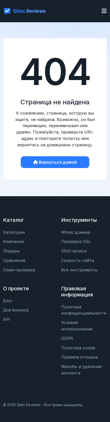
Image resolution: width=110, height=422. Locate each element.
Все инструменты (79, 269)
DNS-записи (73, 250)
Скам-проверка (19, 269)
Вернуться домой (58, 162)
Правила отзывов (79, 357)
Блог (8, 300)
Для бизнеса (15, 310)
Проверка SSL (76, 241)
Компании (13, 241)
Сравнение (14, 260)
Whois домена (75, 232)
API (6, 319)
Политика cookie (78, 347)
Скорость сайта (77, 260)
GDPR (67, 338)
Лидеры (11, 250)
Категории (14, 232)
